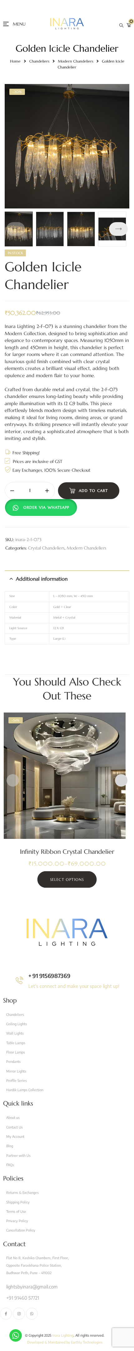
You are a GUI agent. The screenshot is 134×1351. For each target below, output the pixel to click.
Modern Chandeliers (75, 61)
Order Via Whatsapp (46, 507)
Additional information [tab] (42, 579)
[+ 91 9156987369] (19, 980)
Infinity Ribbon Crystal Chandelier (67, 852)
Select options (67, 879)
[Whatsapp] (32, 1314)
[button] (118, 229)
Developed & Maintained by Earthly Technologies (65, 1342)
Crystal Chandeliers (46, 548)
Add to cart (93, 490)
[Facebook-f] (6, 1314)
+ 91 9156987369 (49, 975)
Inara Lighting (63, 1335)
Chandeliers (39, 61)
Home (15, 61)
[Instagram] (19, 1314)
